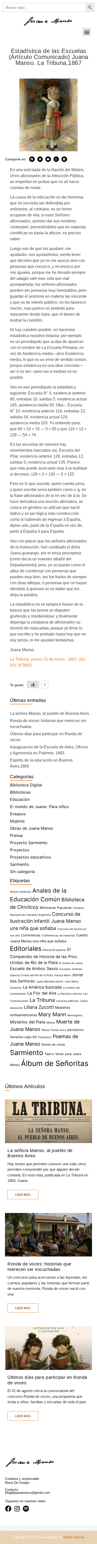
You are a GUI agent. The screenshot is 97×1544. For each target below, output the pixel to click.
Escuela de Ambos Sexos (34, 968)
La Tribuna (42, 1000)
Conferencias (31, 935)
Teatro (49, 1054)
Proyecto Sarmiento (29, 842)
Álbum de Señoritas (54, 1063)
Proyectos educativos (30, 857)
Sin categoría (22, 871)
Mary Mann (52, 1014)
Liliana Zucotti (39, 1007)
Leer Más (23, 1195)
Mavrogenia (74, 1015)
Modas (51, 1022)
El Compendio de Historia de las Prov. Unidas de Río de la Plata (44, 956)
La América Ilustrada (42, 987)
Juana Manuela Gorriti (49, 981)
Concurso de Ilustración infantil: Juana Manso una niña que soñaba (45, 921)
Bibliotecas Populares (56, 908)
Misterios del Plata (27, 1021)
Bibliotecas (20, 792)
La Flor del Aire (41, 993)
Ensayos (18, 813)
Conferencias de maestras (58, 935)
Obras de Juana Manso (31, 828)
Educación (20, 799)
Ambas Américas (20, 891)
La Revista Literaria (69, 993)
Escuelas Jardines (70, 969)
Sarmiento (19, 864)
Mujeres (17, 821)
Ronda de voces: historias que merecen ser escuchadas (39, 1266)
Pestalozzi (44, 1037)
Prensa (16, 835)
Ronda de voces (53, 1044)
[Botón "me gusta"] (33, 684)
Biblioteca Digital (26, 784)
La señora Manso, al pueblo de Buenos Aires (49, 713)
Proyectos (19, 849)
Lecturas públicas (67, 1001)
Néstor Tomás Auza (54, 1030)
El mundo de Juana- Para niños (39, 806)
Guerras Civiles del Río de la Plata (31, 975)
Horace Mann (62, 975)
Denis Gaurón (74, 1537)
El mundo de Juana (71, 963)
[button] (87, 32)
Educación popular (54, 950)
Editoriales (25, 948)
